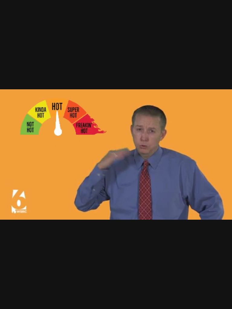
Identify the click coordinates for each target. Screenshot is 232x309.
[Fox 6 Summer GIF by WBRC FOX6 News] (116, 154)
